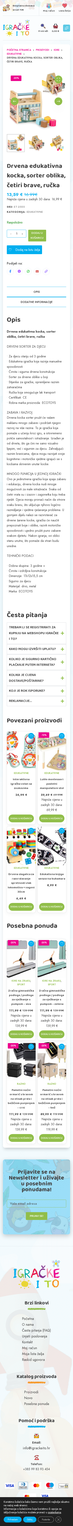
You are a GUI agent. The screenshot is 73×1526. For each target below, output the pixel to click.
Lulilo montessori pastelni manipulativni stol (52, 784)
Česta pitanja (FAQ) (36, 1330)
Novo (28, 1397)
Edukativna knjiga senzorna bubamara (51, 876)
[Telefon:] (36, 1457)
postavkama (54, 1512)
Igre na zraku (20, 981)
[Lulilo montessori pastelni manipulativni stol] (52, 750)
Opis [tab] (36, 292)
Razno (21, 1084)
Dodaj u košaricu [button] (21, 818)
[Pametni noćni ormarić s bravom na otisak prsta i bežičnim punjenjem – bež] (52, 1061)
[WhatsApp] (28, 271)
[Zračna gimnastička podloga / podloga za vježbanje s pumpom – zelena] (52, 958)
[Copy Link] (46, 271)
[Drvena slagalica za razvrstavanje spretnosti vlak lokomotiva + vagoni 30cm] (21, 845)
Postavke (46, 1519)
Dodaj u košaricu (37, 235)
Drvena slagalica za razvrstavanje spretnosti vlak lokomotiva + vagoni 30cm (21, 883)
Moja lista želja (33, 1353)
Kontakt (27, 1342)
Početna (28, 1318)
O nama (28, 1324)
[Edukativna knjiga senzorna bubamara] (52, 845)
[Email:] (36, 1435)
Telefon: (36, 1464)
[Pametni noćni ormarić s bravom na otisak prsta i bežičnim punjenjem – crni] (21, 1061)
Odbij (30, 1519)
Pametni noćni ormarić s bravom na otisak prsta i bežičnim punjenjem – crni (21, 1099)
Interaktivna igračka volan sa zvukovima (21, 784)
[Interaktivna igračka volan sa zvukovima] (21, 750)
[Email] (37, 271)
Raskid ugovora (33, 1359)
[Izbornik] (66, 28)
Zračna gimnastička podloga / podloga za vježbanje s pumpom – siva (21, 997)
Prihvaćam (13, 1519)
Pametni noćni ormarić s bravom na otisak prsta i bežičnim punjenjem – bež (51, 1099)
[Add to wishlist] (31, 736)
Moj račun (29, 1348)
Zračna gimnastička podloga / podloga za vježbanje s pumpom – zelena (52, 997)
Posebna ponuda (36, 1403)
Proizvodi (31, 1392)
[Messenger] (19, 271)
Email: (36, 1443)
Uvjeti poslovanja (34, 1336)
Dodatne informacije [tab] (37, 302)
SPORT (21, 984)
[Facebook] (10, 271)
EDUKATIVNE (35, 212)
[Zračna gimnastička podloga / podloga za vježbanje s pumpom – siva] (21, 958)
